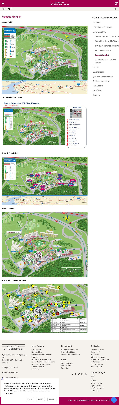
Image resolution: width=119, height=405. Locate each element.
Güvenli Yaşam (98, 72)
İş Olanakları (95, 362)
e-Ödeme (94, 391)
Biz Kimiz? (97, 23)
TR (2, 9)
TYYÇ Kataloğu (96, 383)
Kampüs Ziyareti (37, 367)
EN (5, 9)
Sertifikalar (97, 90)
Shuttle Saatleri (97, 364)
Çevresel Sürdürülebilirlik (103, 76)
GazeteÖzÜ (95, 352)
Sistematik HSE (99, 32)
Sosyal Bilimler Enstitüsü (70, 354)
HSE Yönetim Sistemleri (102, 27)
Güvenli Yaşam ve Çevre (100, 359)
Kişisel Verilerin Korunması (99, 400)
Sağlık (95, 67)
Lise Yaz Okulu (36, 352)
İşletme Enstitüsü (68, 352)
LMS (92, 376)
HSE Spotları (98, 86)
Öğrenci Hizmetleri (98, 357)
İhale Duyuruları (96, 367)
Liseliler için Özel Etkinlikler (41, 364)
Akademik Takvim (97, 350)
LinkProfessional (97, 388)
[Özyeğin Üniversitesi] (60, 3)
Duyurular (96, 95)
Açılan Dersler (96, 386)
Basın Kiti (64, 368)
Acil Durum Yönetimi (101, 81)
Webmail (94, 381)
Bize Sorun (35, 369)
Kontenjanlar (36, 350)
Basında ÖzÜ (66, 366)
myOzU (10, 9)
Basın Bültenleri (67, 363)
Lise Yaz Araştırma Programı (42, 359)
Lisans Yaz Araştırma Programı (43, 362)
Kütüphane (95, 354)
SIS (92, 378)
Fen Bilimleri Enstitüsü (69, 350)
